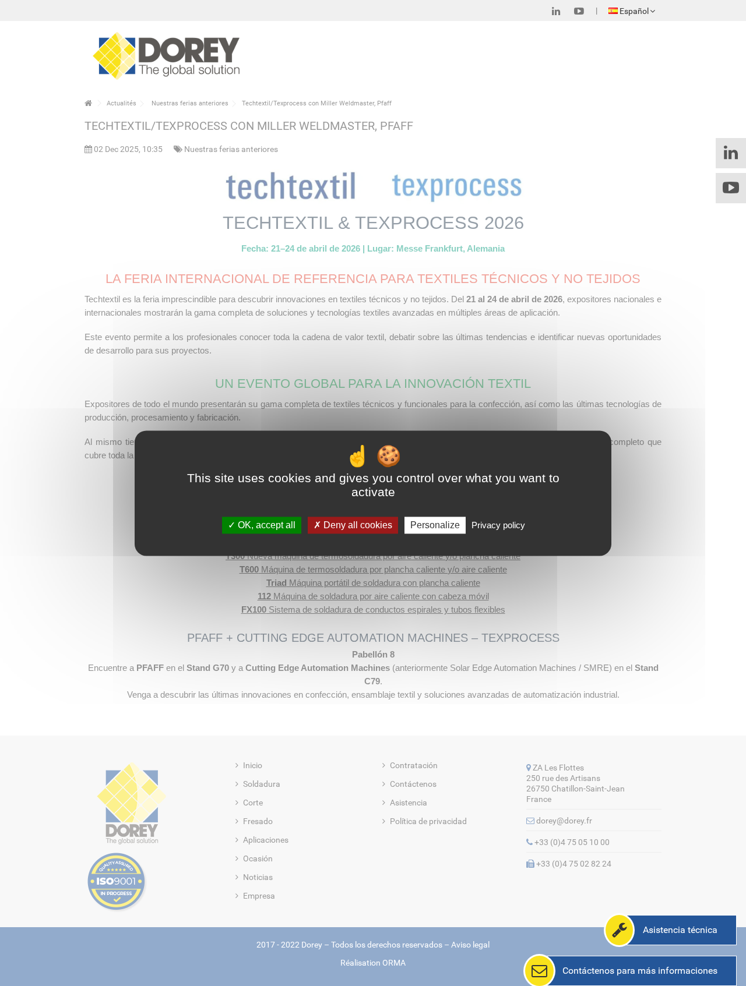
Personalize (435, 525)
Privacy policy (498, 525)
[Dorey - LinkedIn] (556, 11)
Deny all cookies (356, 525)
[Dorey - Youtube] (579, 11)
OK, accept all (265, 525)
